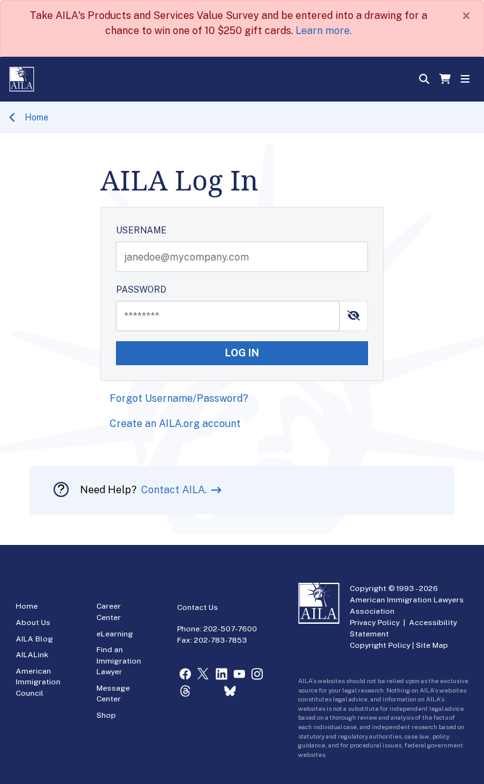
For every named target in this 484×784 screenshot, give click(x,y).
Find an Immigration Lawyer (118, 660)
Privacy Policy (375, 622)
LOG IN (242, 353)
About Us (33, 622)
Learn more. (324, 31)
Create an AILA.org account (175, 424)
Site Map (432, 645)
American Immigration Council (38, 682)
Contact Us (197, 607)
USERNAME (141, 230)
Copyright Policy (380, 645)
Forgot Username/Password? (179, 398)
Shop (106, 715)
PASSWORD (141, 289)
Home (37, 117)
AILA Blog (34, 639)
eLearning (114, 633)
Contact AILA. (175, 490)
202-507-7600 (230, 628)
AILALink (32, 654)
